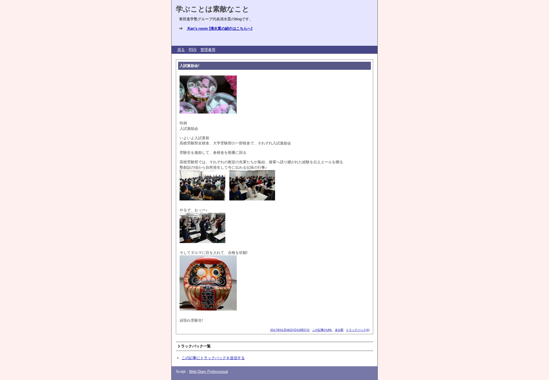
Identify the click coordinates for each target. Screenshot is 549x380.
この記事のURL (322, 329)
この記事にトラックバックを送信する (213, 358)
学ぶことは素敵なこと (212, 9)
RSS (192, 49)
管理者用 (207, 49)
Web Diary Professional (208, 371)
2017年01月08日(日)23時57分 (290, 329)
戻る (181, 49)
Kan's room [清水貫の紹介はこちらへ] (219, 28)
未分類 (339, 329)
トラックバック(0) (357, 329)
